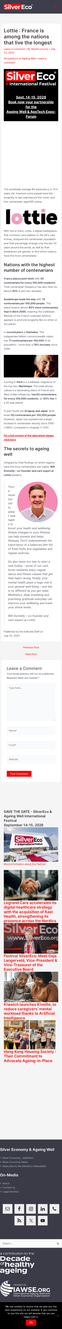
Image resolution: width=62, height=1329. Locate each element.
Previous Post (31, 647)
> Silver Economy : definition (16, 1157)
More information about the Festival (24, 864)
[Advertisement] (31, 156)
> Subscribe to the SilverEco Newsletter (23, 1166)
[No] (57, 1315)
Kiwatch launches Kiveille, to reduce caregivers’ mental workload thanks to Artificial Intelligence (30, 1011)
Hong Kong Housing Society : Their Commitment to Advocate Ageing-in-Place (30, 1056)
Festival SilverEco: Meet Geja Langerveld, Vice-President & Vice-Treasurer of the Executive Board (30, 963)
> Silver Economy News (14, 1162)
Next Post (31, 654)
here (13, 439)
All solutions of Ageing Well (19, 58)
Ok (31, 1322)
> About (4, 1183)
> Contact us (7, 1187)
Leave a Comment (14, 49)
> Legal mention (9, 1191)
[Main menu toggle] (55, 6)
